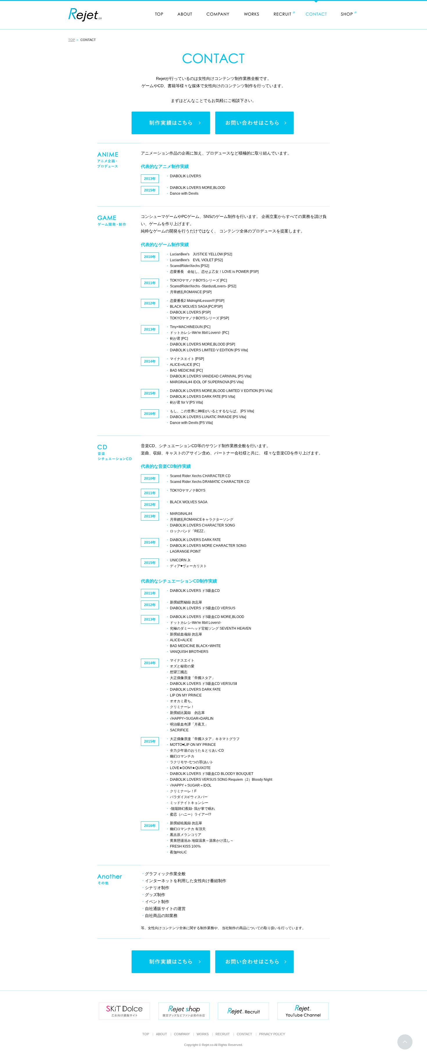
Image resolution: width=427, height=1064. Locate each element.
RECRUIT (223, 1034)
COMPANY (182, 1034)
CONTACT (244, 1034)
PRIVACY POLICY (272, 1034)
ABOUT (161, 1034)
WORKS (203, 1034)
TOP (71, 40)
